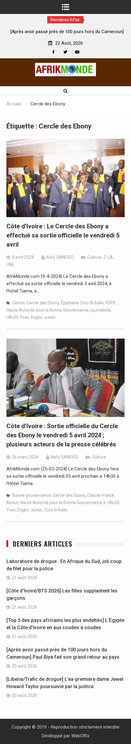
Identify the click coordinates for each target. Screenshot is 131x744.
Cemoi (18, 302)
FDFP (110, 302)
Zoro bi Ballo (56, 509)
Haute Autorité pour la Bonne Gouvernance (47, 310)
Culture (94, 257)
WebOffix (80, 736)
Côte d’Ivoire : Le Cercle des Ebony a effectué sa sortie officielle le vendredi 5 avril (62, 235)
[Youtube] (77, 52)
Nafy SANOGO (60, 257)
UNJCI (12, 317)
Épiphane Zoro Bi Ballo (82, 302)
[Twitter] (65, 52)
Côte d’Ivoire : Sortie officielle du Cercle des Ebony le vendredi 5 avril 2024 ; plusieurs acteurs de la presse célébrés (62, 435)
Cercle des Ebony (43, 302)
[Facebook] (53, 52)
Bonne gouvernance (31, 495)
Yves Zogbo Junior (38, 317)
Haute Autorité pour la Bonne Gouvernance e (63, 502)
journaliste (100, 310)
